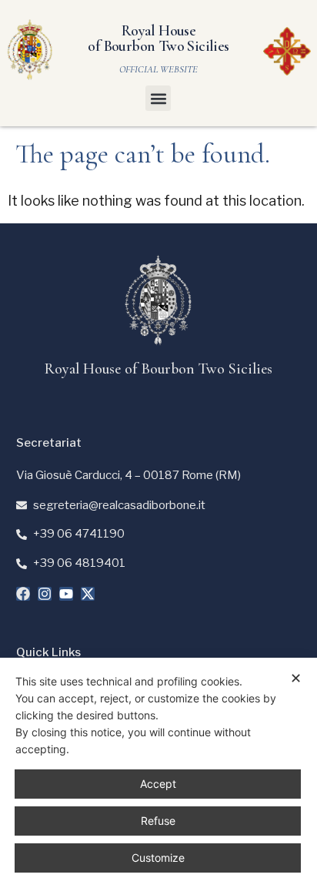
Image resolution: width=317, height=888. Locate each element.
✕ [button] (296, 678)
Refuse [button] (158, 820)
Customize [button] (158, 857)
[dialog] (158, 773)
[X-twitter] (88, 594)
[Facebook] (23, 594)
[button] (158, 98)
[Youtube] (66, 594)
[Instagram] (45, 594)
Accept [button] (158, 783)
